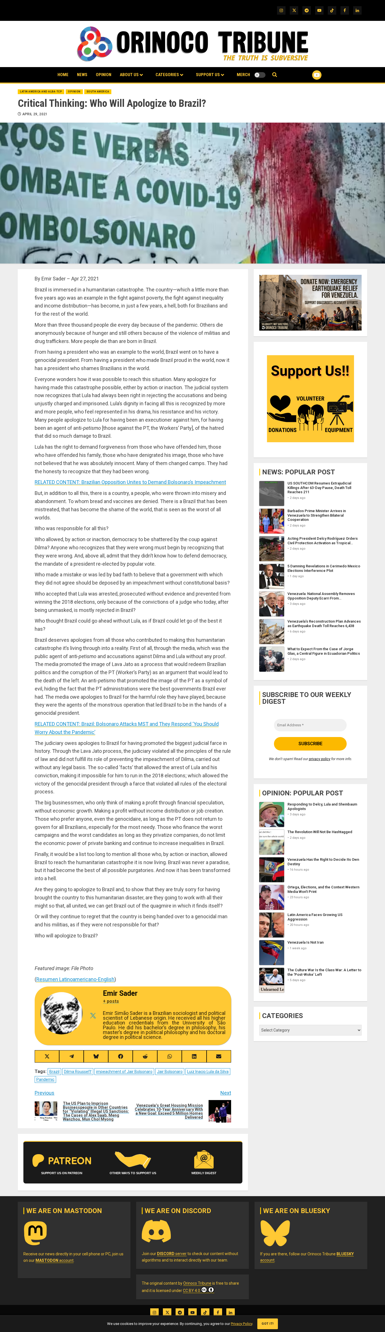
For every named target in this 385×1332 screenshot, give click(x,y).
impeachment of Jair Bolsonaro (124, 1071)
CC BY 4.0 (191, 1290)
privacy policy (319, 759)
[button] (274, 75)
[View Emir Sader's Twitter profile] (92, 1015)
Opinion (103, 74)
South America (98, 91)
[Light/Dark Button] (259, 75)
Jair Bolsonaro (170, 1071)
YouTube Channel (308, 74)
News (82, 74)
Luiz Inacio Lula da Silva (208, 1071)
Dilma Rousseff (78, 1071)
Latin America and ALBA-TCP (41, 91)
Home (62, 74)
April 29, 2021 (35, 114)
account (55, 1260)
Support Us (208, 74)
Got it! (268, 1324)
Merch (243, 74)
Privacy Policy (241, 1324)
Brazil (54, 1071)
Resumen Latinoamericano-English (75, 979)
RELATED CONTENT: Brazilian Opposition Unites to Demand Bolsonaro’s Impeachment (130, 482)
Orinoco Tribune (197, 1283)
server (172, 1253)
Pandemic (45, 1079)
